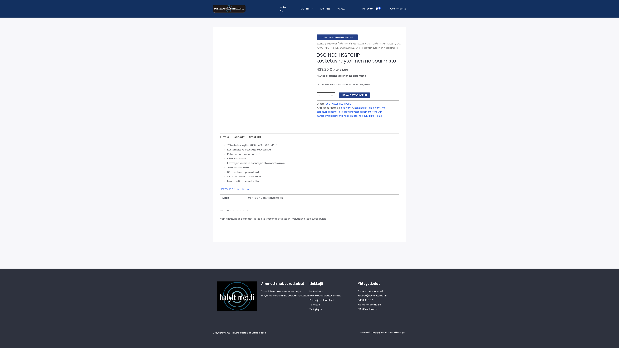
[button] (283, 10)
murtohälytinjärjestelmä (330, 115)
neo (361, 115)
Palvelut (342, 8)
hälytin (349, 107)
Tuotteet (305, 8)
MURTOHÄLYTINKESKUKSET (381, 43)
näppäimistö (351, 115)
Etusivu (320, 43)
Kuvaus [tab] (225, 137)
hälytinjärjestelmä (364, 107)
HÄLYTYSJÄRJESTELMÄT (351, 43)
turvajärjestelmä (373, 115)
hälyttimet (381, 107)
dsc (343, 107)
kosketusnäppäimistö (328, 111)
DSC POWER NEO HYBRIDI (339, 103)
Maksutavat (317, 291)
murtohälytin (375, 111)
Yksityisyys (316, 309)
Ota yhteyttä (398, 8)
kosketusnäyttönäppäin (354, 111)
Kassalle (325, 8)
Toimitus (315, 304)
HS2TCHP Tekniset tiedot (235, 189)
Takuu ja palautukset (322, 300)
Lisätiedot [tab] (239, 137)
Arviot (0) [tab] (255, 137)
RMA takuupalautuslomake (325, 295)
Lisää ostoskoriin (354, 95)
